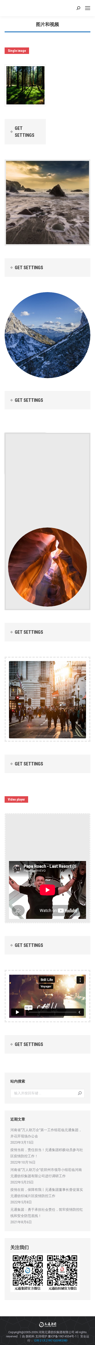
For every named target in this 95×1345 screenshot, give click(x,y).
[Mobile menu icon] (87, 8)
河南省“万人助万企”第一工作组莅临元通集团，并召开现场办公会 (46, 1133)
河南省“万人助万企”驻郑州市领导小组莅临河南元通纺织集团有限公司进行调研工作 (46, 1173)
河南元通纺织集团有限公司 (56, 1332)
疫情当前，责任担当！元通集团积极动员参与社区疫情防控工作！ (46, 1153)
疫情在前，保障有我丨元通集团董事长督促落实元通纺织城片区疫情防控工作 (46, 1193)
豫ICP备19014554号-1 (62, 1336)
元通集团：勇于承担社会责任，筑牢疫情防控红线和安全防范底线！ (46, 1213)
